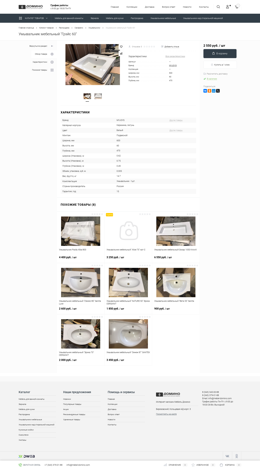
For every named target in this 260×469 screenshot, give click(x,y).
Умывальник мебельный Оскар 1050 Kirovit (175, 249)
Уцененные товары (71, 419)
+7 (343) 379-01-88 (53, 465)
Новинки (67, 399)
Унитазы (22, 440)
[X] (218, 91)
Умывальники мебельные (30, 419)
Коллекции (132, 7)
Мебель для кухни (27, 409)
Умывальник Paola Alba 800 (72, 249)
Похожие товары (39, 70)
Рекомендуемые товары (74, 414)
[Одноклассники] (209, 91)
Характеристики (40, 62)
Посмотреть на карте (166, 414)
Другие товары (176, 120)
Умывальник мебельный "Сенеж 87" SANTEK (128, 352)
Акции (66, 409)
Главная (115, 7)
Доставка (149, 7)
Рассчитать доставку (217, 74)
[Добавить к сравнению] (121, 53)
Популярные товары (72, 404)
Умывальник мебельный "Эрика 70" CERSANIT (76, 353)
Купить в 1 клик (222, 65)
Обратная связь (31, 465)
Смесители (23, 435)
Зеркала (22, 404)
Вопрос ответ (168, 7)
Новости (187, 7)
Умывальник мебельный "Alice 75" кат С (126, 249)
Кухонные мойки (26, 430)
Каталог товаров (34, 18)
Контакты (204, 7)
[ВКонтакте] (205, 91)
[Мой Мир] (213, 91)
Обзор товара (41, 54)
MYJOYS (173, 65)
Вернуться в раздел (38, 46)
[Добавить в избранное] (121, 47)
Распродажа (24, 414)
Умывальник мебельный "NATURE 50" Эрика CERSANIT (128, 302)
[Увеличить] (92, 64)
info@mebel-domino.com (78, 465)
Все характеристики (175, 56)
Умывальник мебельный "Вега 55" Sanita (174, 301)
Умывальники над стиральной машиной (36, 425)
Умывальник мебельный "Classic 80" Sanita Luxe (80, 302)
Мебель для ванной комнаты (32, 399)
